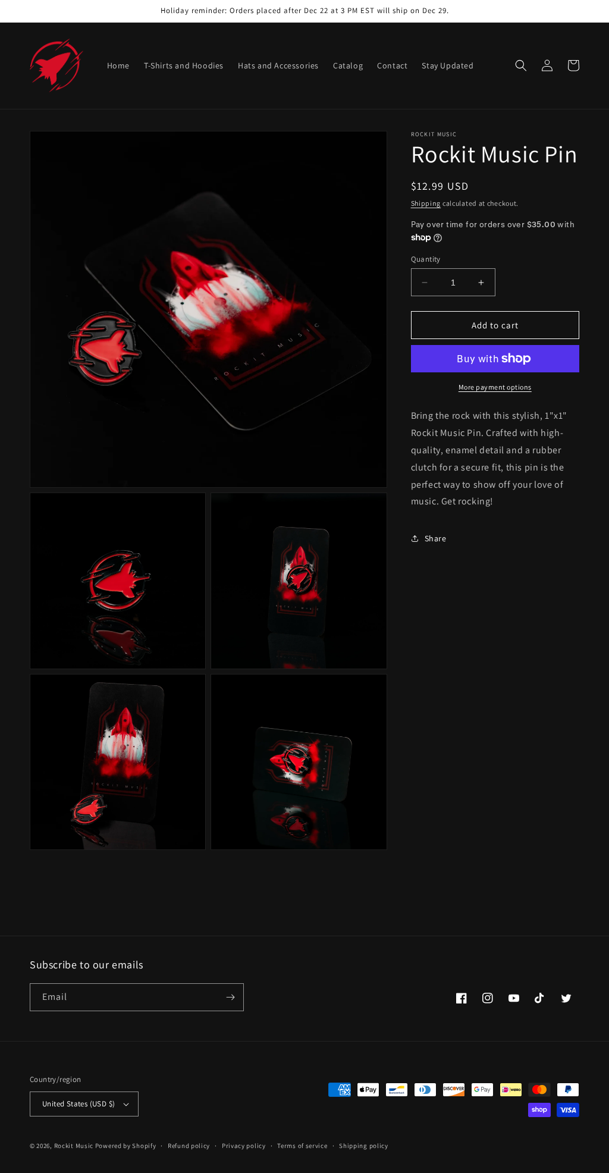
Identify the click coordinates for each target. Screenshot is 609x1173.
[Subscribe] (230, 997)
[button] (521, 65)
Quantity (426, 259)
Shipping (426, 203)
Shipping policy (363, 1145)
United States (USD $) (78, 1104)
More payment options (495, 386)
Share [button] (436, 538)
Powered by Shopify (125, 1145)
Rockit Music (73, 1145)
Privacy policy (244, 1145)
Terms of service (302, 1145)
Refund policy (189, 1145)
